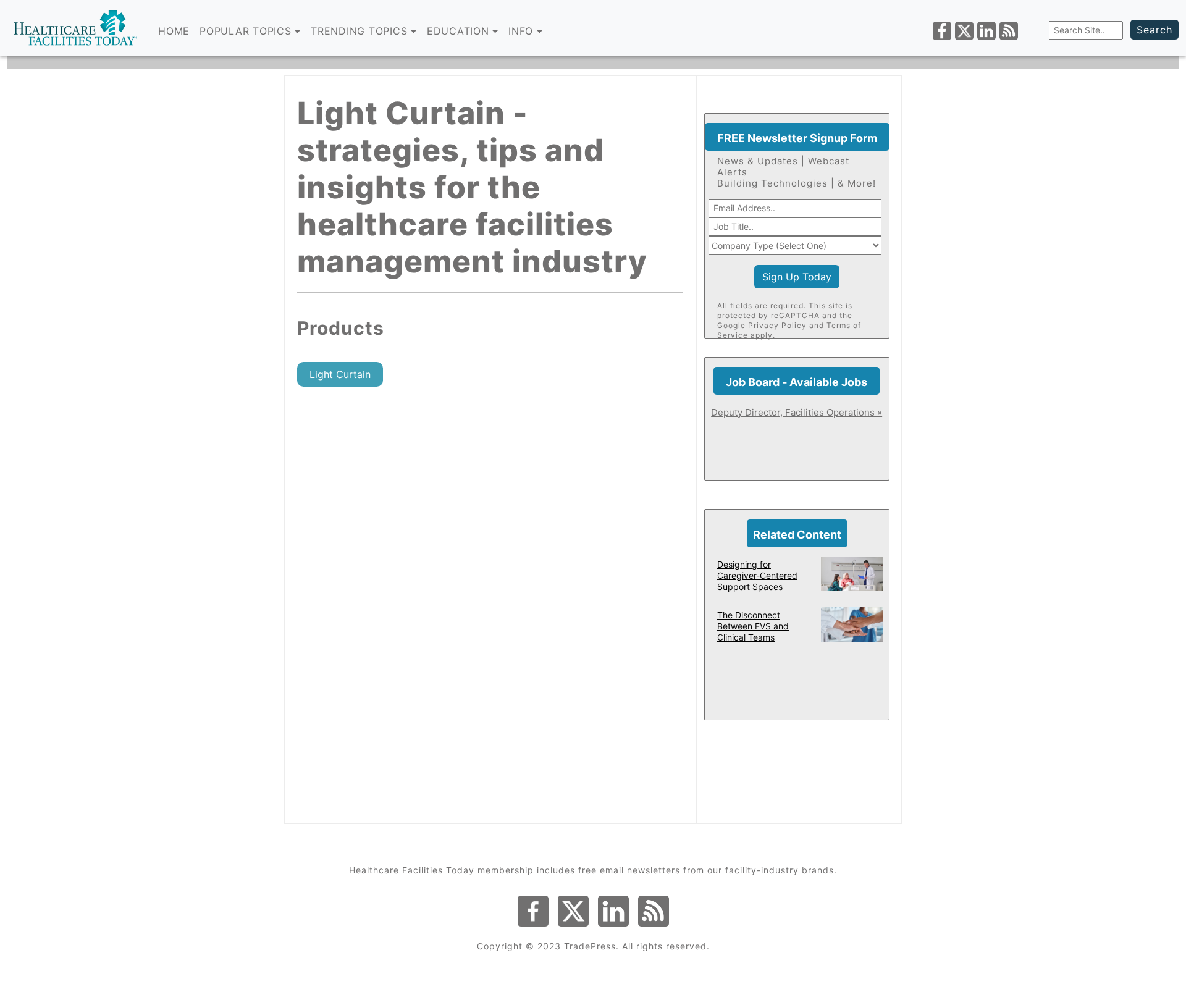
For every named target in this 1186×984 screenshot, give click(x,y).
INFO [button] (522, 31)
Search (1154, 29)
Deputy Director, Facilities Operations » (796, 412)
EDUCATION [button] (460, 31)
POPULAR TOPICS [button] (247, 31)
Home (174, 31)
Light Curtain (340, 374)
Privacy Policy (777, 325)
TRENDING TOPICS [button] (361, 31)
